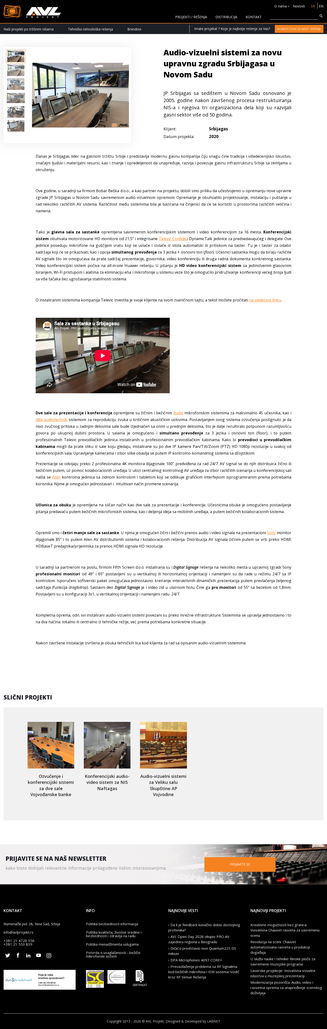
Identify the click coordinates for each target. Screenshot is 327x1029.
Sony (271, 532)
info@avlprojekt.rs (19, 932)
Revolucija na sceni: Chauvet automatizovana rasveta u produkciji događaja (280, 947)
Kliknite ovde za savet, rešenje (299, 29)
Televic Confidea (173, 238)
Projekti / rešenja (191, 17)
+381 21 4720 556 (19, 940)
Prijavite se (240, 864)
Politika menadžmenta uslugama (112, 944)
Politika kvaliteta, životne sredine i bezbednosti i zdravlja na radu (113, 934)
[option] (16, 56)
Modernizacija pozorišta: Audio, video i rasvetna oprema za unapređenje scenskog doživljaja (286, 987)
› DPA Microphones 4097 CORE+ (195, 960)
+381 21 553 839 (18, 944)
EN (321, 6)
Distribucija (226, 17)
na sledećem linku (265, 300)
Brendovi (134, 29)
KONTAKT (254, 17)
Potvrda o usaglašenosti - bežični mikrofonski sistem (113, 954)
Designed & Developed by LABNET (193, 1021)
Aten (56, 477)
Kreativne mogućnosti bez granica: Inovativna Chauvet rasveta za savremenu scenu (285, 930)
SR (313, 6)
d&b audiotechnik (52, 419)
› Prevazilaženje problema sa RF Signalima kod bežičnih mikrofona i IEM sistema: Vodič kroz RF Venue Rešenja (203, 971)
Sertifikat (140, 985)
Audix (178, 413)
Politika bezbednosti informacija (112, 923)
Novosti (299, 6)
